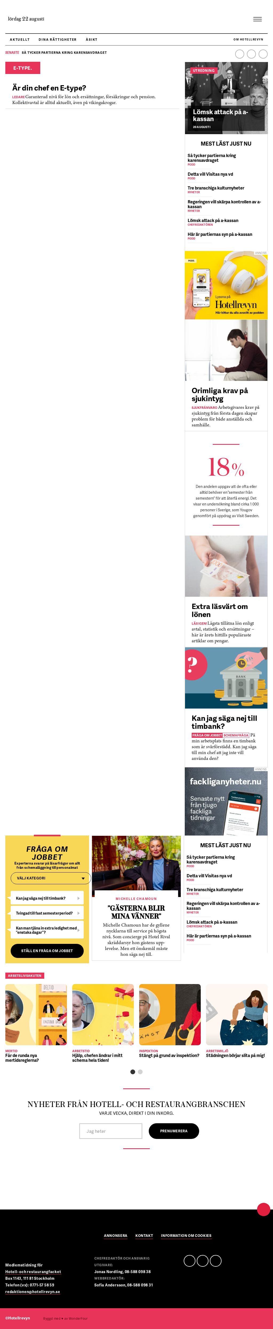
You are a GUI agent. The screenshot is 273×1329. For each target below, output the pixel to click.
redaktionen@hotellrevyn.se (32, 1291)
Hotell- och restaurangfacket (33, 1271)
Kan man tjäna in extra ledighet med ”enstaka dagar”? (46, 930)
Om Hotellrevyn (248, 39)
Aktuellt (20, 39)
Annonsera (115, 1236)
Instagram (263, 54)
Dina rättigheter (58, 39)
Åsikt (92, 39)
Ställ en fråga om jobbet (47, 950)
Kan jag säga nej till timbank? (41, 898)
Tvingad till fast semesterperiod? (44, 913)
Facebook (239, 54)
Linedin (202, 1261)
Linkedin (251, 54)
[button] (132, 1071)
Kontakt (144, 1236)
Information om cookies (186, 1236)
